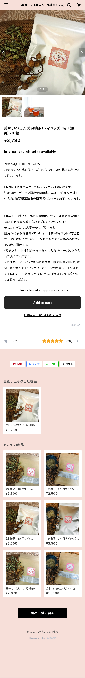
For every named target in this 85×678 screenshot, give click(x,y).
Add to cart (42, 303)
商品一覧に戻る (42, 613)
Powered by (38, 638)
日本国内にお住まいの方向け (42, 315)
